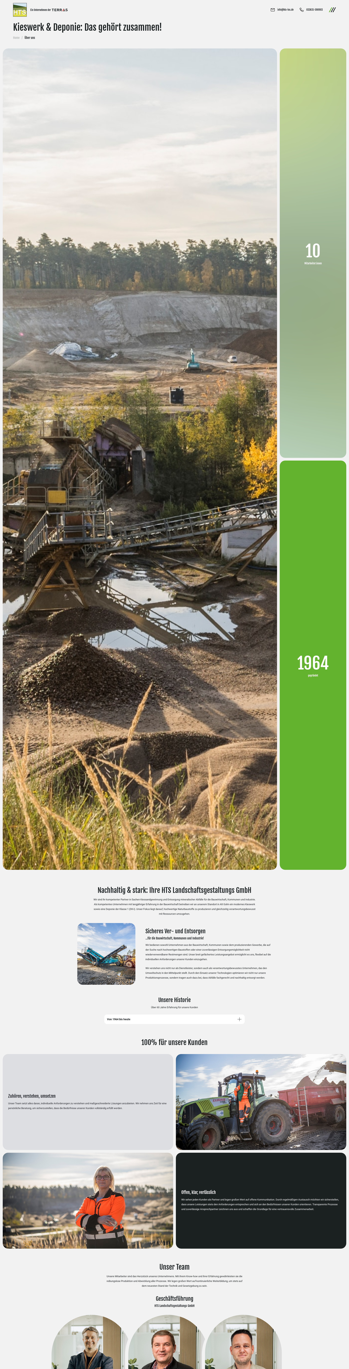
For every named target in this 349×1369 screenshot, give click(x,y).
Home (16, 38)
